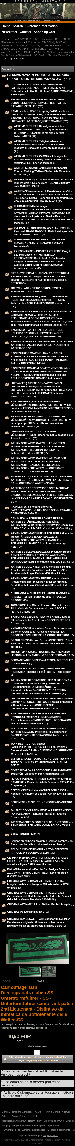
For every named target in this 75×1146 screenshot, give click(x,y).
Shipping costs (39, 1046)
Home (4, 39)
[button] (37, 1059)
